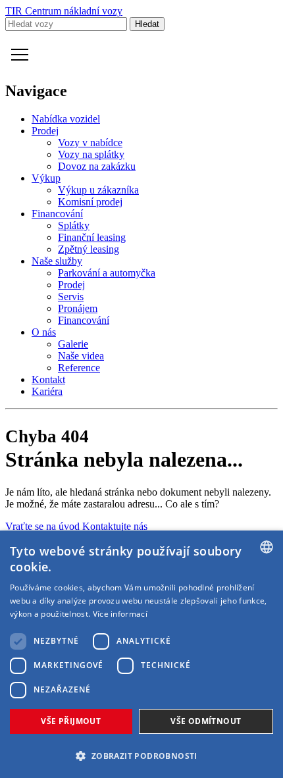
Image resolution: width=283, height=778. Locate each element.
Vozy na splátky (91, 154)
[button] (141, 755)
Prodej (45, 130)
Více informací (120, 613)
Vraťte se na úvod (43, 526)
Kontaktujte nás (114, 526)
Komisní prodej (90, 201)
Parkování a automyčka (106, 272)
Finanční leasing (92, 237)
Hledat (147, 24)
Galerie (73, 344)
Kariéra (47, 391)
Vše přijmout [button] (71, 721)
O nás (44, 332)
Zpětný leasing (88, 249)
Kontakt (48, 379)
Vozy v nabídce (90, 142)
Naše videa (81, 355)
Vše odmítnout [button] (205, 721)
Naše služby (57, 261)
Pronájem (77, 308)
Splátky (74, 225)
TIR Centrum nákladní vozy (63, 10)
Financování (57, 213)
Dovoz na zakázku (97, 166)
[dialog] (141, 654)
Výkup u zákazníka (98, 189)
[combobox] (266, 547)
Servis (71, 296)
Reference (79, 367)
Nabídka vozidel (66, 118)
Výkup (46, 178)
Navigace (19, 54)
